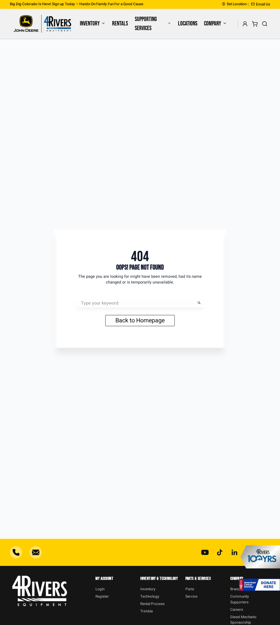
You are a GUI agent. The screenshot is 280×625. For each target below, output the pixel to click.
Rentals (120, 23)
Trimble (146, 611)
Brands (236, 589)
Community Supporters (239, 599)
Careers (236, 609)
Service (191, 596)
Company (212, 23)
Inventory (90, 23)
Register (102, 596)
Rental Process (152, 604)
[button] (260, 4)
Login (99, 589)
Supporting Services (146, 24)
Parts (189, 589)
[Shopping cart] (255, 24)
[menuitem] (92, 23)
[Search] (265, 24)
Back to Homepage (140, 320)
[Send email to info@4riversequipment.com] (36, 552)
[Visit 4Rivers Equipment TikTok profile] (220, 552)
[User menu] (245, 24)
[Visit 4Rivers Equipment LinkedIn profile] (234, 552)
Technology (149, 596)
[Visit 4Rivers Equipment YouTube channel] (205, 552)
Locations (187, 23)
